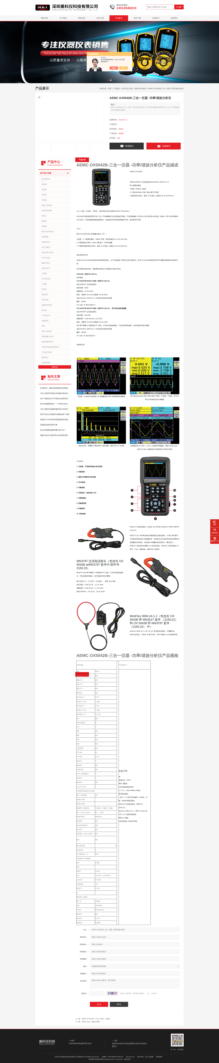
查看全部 (55, 367)
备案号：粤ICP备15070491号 (112, 1057)
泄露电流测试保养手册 (48, 425)
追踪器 (44, 226)
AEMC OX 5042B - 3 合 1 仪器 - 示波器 (96, 1019)
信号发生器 (46, 279)
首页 (109, 88)
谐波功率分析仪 (140, 88)
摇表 (43, 326)
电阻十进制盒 (47, 205)
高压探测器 (46, 363)
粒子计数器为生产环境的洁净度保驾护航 (55, 398)
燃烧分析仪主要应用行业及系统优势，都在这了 (55, 435)
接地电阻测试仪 (48, 342)
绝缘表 (44, 221)
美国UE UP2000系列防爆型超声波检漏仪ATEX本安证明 (55, 419)
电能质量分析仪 (48, 336)
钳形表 (44, 310)
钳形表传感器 (47, 210)
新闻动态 (81, 18)
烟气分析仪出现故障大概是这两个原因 (54, 414)
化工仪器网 (149, 1057)
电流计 (44, 216)
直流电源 (45, 300)
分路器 (44, 200)
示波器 (44, 284)
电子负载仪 (46, 247)
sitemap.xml (130, 1057)
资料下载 (137, 18)
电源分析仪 (46, 268)
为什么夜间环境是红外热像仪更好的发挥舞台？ (55, 393)
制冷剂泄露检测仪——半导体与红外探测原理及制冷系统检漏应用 (55, 404)
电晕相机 (45, 237)
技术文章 (100, 18)
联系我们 (174, 18)
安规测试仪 (46, 242)
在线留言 (155, 18)
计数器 (44, 273)
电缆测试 (45, 321)
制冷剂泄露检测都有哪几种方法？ (53, 430)
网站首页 (44, 18)
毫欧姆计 (45, 294)
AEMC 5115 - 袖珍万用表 (91, 1022)
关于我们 (63, 18)
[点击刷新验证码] (112, 993)
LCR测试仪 (46, 315)
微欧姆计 (45, 357)
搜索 (180, 7)
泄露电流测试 (47, 305)
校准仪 (44, 289)
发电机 (44, 189)
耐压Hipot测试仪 (48, 231)
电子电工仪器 (127, 88)
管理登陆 (159, 1057)
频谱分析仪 (46, 263)
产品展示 (118, 18)
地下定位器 (46, 258)
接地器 (44, 184)
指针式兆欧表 (47, 331)
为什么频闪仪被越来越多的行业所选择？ (55, 409)
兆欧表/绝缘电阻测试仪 (50, 347)
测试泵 (44, 195)
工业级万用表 (47, 352)
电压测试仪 (46, 179)
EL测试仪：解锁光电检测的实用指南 (54, 388)
